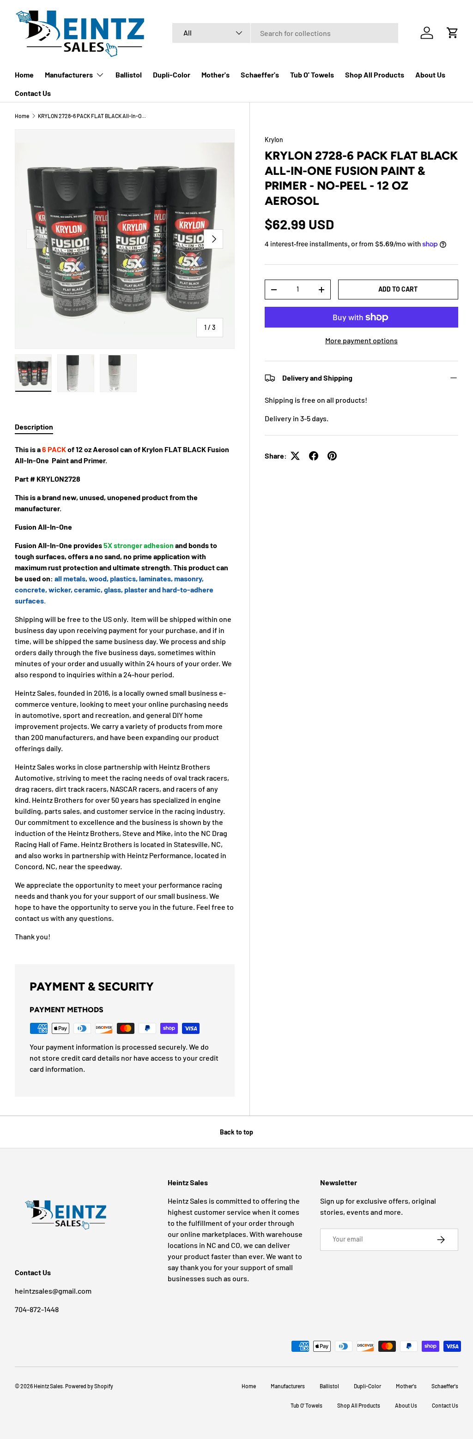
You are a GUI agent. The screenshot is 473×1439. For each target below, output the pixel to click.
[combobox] (285, 33)
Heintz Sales (48, 1386)
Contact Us (33, 93)
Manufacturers (288, 1386)
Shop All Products (374, 74)
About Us (430, 74)
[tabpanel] (125, 693)
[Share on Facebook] (313, 456)
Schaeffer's (260, 74)
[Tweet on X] (295, 456)
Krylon (274, 139)
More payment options (361, 340)
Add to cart (398, 289)
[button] (453, 33)
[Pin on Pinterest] (332, 456)
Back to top (236, 1132)
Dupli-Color (171, 74)
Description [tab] (34, 426)
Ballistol (128, 74)
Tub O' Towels (312, 74)
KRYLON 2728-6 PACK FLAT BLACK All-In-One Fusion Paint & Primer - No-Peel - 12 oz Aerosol (93, 116)
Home (24, 74)
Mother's (215, 74)
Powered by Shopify (89, 1386)
